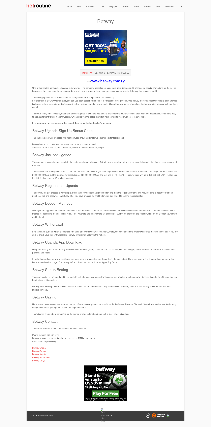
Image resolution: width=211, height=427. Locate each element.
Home (69, 6)
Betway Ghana (39, 347)
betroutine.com (45, 415)
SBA (158, 6)
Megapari (113, 6)
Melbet (126, 6)
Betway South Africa (41, 357)
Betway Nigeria (39, 354)
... (180, 6)
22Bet (136, 6)
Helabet (147, 6)
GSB (79, 6)
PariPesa (90, 6)
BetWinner (169, 6)
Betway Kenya (38, 360)
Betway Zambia (39, 351)
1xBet (101, 6)
